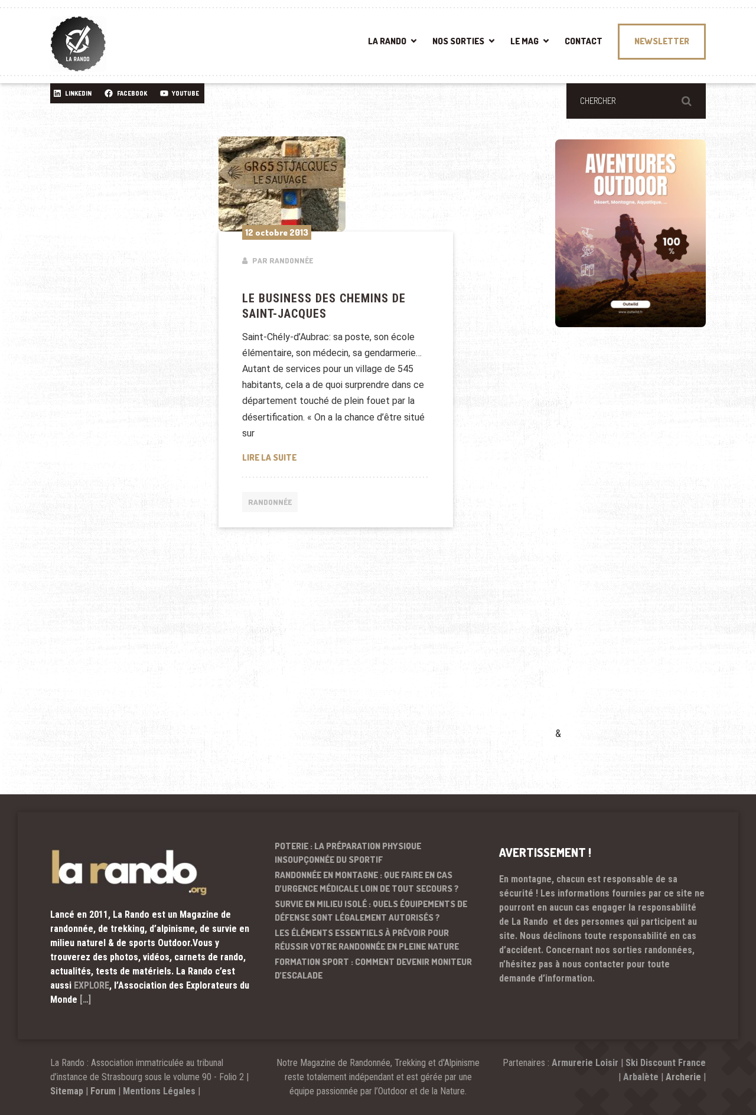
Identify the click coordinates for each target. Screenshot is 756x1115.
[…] (85, 999)
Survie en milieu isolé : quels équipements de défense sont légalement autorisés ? (371, 910)
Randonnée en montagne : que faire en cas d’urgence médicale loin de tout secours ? (367, 881)
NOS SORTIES (458, 41)
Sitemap (66, 1091)
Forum (103, 1091)
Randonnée (270, 502)
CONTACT (583, 41)
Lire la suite (336, 457)
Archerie (683, 1077)
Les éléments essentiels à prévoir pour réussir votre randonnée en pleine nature (367, 939)
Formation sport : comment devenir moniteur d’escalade (373, 968)
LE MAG (524, 41)
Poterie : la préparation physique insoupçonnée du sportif (348, 852)
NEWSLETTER (661, 41)
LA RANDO (387, 41)
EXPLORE (91, 985)
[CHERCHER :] (636, 101)
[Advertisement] (643, 544)
